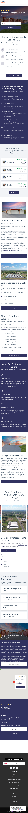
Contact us (14, 733)
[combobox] (11, 23)
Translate (22, 809)
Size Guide (14, 796)
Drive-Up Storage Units (14, 782)
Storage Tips (14, 799)
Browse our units (14, 355)
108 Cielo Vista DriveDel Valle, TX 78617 (20, 681)
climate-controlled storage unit (9, 250)
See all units (14, 192)
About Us (14, 777)
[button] (14, 589)
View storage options (14, 308)
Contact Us (14, 801)
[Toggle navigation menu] (25, 2)
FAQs (14, 793)
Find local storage (14, 481)
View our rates (14, 256)
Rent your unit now (14, 75)
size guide (5, 329)
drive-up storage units (12, 661)
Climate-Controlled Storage (14, 779)
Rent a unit (24, 5)
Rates (14, 774)
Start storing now (14, 664)
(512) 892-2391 (19, 683)
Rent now (8, 551)
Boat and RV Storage (14, 785)
